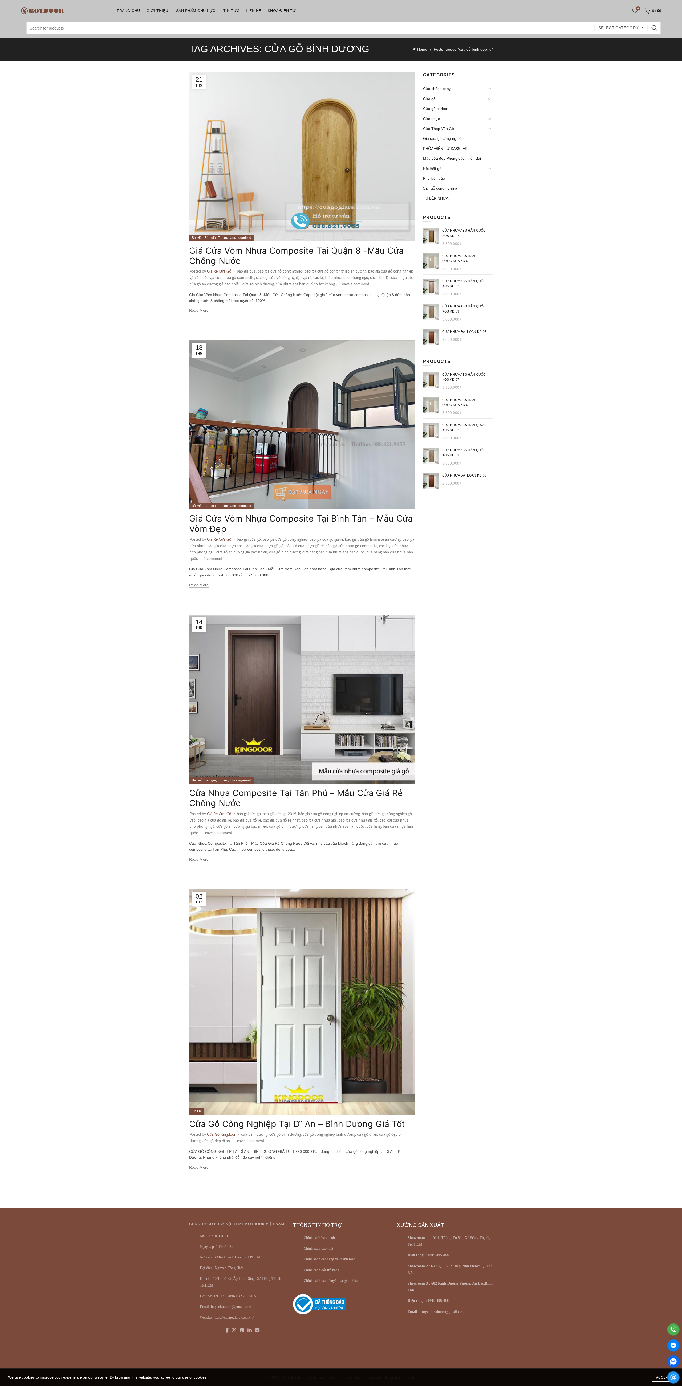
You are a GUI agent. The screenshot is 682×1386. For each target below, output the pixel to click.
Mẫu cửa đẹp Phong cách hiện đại (452, 158)
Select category (618, 28)
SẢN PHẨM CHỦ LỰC (196, 11)
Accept (663, 1377)
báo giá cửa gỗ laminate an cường (373, 540)
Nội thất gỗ (432, 168)
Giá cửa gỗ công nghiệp (443, 138)
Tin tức (231, 11)
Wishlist (638, 8)
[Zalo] (673, 1361)
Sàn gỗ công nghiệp (440, 188)
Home (422, 49)
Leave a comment (354, 284)
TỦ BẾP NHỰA (435, 198)
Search (654, 28)
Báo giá (210, 238)
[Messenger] (673, 1345)
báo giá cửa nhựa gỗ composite (228, 278)
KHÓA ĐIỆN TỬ (282, 11)
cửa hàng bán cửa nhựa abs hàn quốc (333, 552)
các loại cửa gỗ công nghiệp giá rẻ (283, 278)
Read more (199, 310)
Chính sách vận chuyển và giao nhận (331, 1281)
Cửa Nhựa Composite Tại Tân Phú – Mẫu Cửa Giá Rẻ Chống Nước (296, 798)
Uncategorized (240, 238)
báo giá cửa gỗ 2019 (279, 814)
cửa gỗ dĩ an (367, 1135)
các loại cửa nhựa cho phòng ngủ (340, 278)
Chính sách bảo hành (319, 1238)
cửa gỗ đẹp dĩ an (216, 1141)
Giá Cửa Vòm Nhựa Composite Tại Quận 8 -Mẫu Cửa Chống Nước (296, 255)
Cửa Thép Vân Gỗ (438, 128)
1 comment (213, 559)
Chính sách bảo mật (318, 1248)
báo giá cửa (246, 271)
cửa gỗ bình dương (258, 284)
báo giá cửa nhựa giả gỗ (263, 546)
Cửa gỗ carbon (435, 108)
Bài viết (197, 238)
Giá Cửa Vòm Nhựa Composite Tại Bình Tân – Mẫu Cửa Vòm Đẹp (301, 523)
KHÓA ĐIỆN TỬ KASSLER (445, 148)
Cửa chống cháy (437, 89)
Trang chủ (128, 11)
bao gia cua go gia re (326, 540)
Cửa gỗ (429, 99)
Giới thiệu (157, 11)
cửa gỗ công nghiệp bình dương (329, 1135)
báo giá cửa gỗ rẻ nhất (281, 820)
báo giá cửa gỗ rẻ (247, 820)
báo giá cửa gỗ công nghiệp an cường (335, 271)
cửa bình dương (254, 1135)
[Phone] (673, 1329)
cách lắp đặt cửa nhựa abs (391, 278)
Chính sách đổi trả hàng (321, 1270)
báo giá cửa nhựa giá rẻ (304, 546)
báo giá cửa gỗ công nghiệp (280, 271)
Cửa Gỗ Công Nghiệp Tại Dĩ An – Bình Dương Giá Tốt (297, 1124)
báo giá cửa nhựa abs (224, 546)
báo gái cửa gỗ (249, 540)
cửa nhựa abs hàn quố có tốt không (305, 284)
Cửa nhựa (431, 119)
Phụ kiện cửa (434, 178)
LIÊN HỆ (253, 11)
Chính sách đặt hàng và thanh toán (329, 1259)
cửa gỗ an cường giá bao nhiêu (215, 284)
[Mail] (673, 1377)
